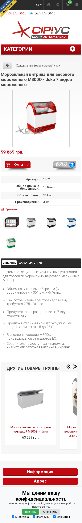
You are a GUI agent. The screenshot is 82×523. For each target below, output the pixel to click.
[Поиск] (58, 5)
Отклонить (50, 511)
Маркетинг (63, 516)
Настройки (42, 516)
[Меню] (77, 5)
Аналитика (22, 516)
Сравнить (12, 209)
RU (37, 5)
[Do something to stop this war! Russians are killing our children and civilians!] (8, 8)
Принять (30, 511)
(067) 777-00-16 (44, 13)
